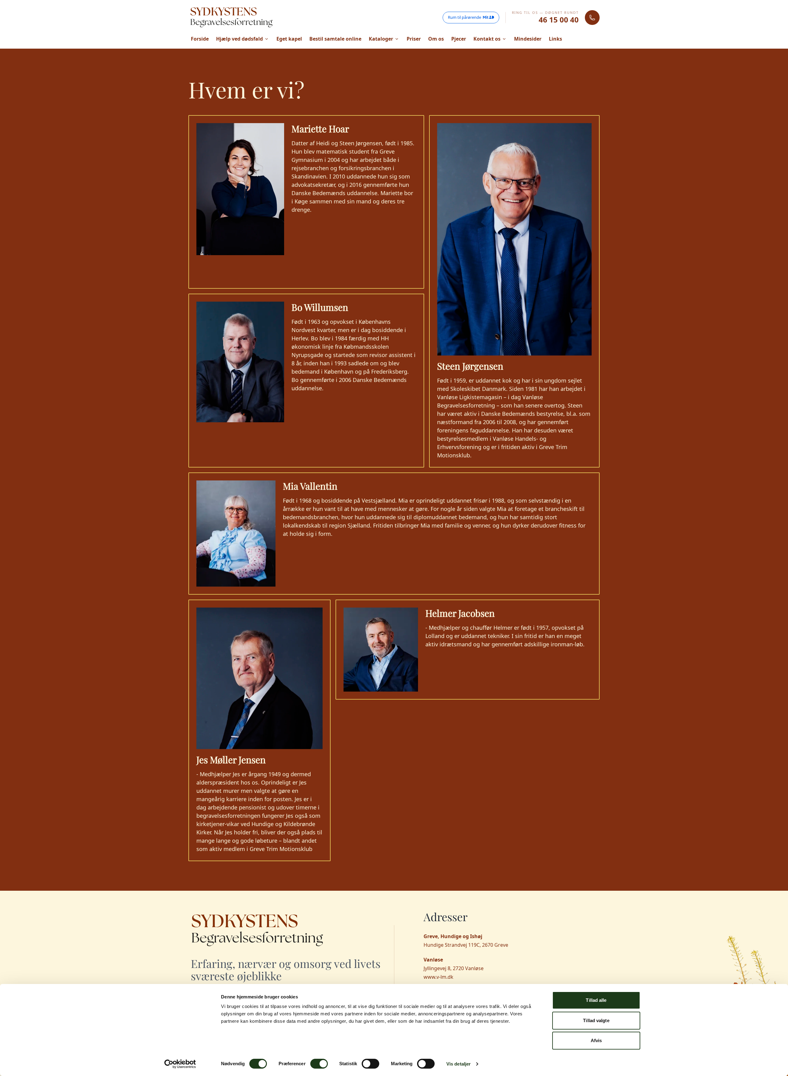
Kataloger (381, 38)
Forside (200, 38)
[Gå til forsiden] (231, 17)
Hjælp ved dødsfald (239, 38)
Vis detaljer (458, 1063)
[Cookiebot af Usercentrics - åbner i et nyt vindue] (180, 1064)
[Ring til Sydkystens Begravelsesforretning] (592, 17)
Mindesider (527, 38)
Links (555, 38)
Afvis (596, 1040)
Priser (414, 38)
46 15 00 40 (559, 20)
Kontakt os (487, 38)
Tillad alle (596, 1000)
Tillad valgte (596, 1020)
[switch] (319, 1064)
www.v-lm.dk (438, 977)
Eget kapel (289, 38)
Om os (436, 38)
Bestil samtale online (335, 38)
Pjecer (458, 38)
